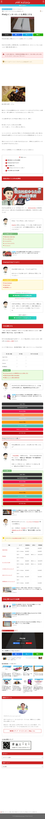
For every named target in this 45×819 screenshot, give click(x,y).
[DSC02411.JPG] (13, 102)
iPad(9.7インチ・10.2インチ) (7, 9)
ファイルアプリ (7, 241)
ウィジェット (7, 245)
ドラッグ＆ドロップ (8, 239)
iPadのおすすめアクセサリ (12, 162)
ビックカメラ (29, 521)
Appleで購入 (22, 404)
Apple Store (4, 549)
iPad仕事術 (16, 455)
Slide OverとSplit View (9, 236)
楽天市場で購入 (22, 433)
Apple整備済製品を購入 (22, 407)
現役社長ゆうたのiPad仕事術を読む (23, 295)
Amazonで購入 (22, 422)
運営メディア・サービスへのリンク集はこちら (23, 731)
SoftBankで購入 (22, 418)
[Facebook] (16, 643)
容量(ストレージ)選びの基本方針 (11, 377)
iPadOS (14, 225)
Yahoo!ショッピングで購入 (22, 429)
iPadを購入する (10, 165)
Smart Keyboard (8, 283)
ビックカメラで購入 (22, 425)
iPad (16, 630)
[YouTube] (29, 643)
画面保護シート (7, 287)
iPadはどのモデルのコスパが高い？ (16, 167)
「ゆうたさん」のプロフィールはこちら (22, 298)
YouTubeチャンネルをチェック (23, 317)
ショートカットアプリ (9, 243)
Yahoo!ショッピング (17, 530)
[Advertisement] (22, 788)
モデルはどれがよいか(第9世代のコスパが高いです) (16, 373)
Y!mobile (23, 528)
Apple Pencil (7, 285)
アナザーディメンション (20, 816)
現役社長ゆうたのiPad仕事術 (13, 160)
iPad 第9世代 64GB (16, 538)
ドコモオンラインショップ (8, 568)
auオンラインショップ (7, 575)
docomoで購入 (22, 411)
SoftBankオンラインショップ (8, 581)
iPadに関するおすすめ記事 (12, 170)
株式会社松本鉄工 (32, 208)
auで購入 (22, 415)
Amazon (36, 521)
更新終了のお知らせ (22, 5)
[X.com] (22, 643)
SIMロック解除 (10, 341)
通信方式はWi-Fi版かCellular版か (12, 375)
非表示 (25, 157)
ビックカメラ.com (6, 562)
